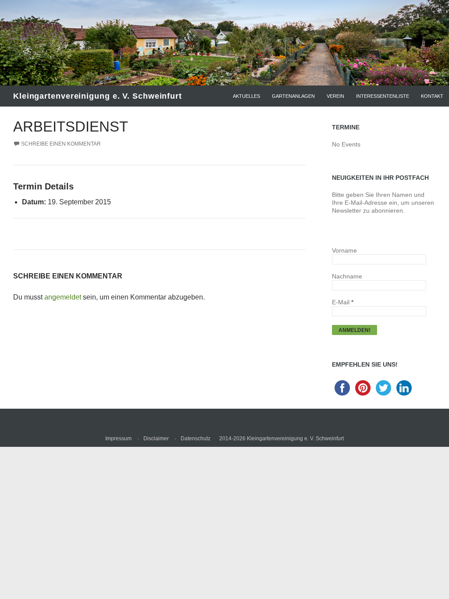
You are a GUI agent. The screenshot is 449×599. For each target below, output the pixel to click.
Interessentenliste (382, 96)
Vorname (344, 250)
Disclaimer (156, 438)
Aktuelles (246, 96)
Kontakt (432, 96)
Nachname (347, 276)
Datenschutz (195, 438)
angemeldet (62, 297)
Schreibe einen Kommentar (61, 144)
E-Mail (342, 302)
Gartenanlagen (293, 96)
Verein (335, 96)
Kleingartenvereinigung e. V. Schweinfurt (97, 96)
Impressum (118, 438)
